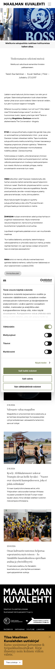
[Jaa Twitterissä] (15, 88)
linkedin (40, 629)
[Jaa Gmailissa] (23, 88)
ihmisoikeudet (12, 273)
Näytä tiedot (40, 363)
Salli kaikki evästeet (27, 371)
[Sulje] (50, 637)
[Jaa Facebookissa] (31, 88)
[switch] (48, 335)
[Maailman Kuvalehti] (27, 602)
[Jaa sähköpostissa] (40, 88)
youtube (30, 629)
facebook (8, 629)
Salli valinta (27, 379)
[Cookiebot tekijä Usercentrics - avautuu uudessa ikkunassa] (40, 280)
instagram (20, 629)
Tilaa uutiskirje (11, 662)
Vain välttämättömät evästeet (27, 387)
